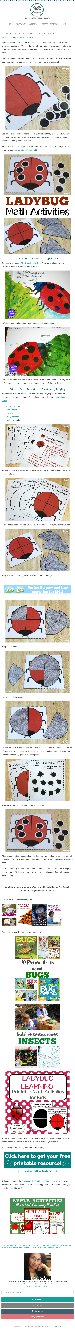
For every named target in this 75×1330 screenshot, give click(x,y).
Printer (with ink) (13, 406)
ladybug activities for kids (49, 1245)
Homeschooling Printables (17, 1243)
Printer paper (11, 410)
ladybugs (59, 1245)
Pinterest (37, 1286)
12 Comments (29, 37)
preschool (9, 1247)
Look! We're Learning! (37, 11)
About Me (19, 1284)
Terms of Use (34, 1284)
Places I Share (55, 1284)
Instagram (45, 1286)
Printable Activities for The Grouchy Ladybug (28, 33)
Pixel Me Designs (56, 1326)
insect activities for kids (29, 1245)
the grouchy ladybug (54, 1247)
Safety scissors (12, 417)
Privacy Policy (45, 1284)
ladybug (39, 1245)
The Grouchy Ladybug (31, 263)
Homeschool (37, 1300)
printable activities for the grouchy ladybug (35, 1247)
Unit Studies (37, 1311)
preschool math (17, 1247)
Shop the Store (37, 1317)
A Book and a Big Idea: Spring (36, 1181)
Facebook (29, 1286)
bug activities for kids (16, 1245)
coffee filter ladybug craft (25, 150)
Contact (26, 1284)
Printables (37, 1305)
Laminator (10, 420)
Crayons (9, 413)
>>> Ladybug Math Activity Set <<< (37, 1171)
